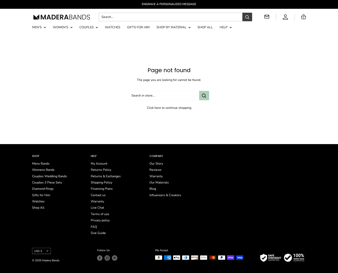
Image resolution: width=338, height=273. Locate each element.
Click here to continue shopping (169, 108)
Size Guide (98, 233)
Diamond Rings (43, 189)
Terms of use (100, 214)
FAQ (94, 227)
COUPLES (86, 27)
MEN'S (37, 27)
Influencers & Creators (165, 195)
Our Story (156, 163)
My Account (99, 163)
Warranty (97, 201)
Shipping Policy (101, 182)
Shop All (38, 208)
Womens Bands (43, 170)
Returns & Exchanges (106, 176)
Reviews (155, 170)
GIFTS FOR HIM (138, 27)
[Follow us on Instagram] (107, 258)
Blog (152, 189)
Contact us (98, 195)
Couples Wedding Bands (49, 176)
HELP (223, 27)
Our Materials (159, 182)
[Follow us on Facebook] (99, 258)
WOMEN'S (60, 27)
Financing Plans (102, 189)
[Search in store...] (204, 95)
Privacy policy (100, 220)
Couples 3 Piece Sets (47, 182)
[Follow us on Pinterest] (114, 258)
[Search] (247, 17)
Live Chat (97, 208)
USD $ (38, 251)
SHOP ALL (205, 27)
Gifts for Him (41, 195)
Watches (38, 201)
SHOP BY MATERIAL (171, 27)
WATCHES (112, 27)
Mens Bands (40, 163)
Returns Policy (101, 170)
